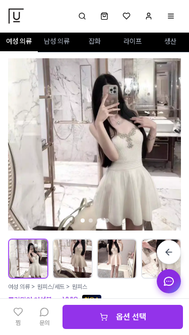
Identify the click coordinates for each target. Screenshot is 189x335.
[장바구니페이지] (104, 16)
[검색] (82, 16)
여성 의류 (19, 41)
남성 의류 (57, 41)
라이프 (132, 41)
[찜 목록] (126, 16)
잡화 (95, 41)
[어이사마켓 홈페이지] (16, 16)
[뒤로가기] (169, 252)
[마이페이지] (149, 16)
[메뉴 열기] (171, 16)
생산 (170, 41)
